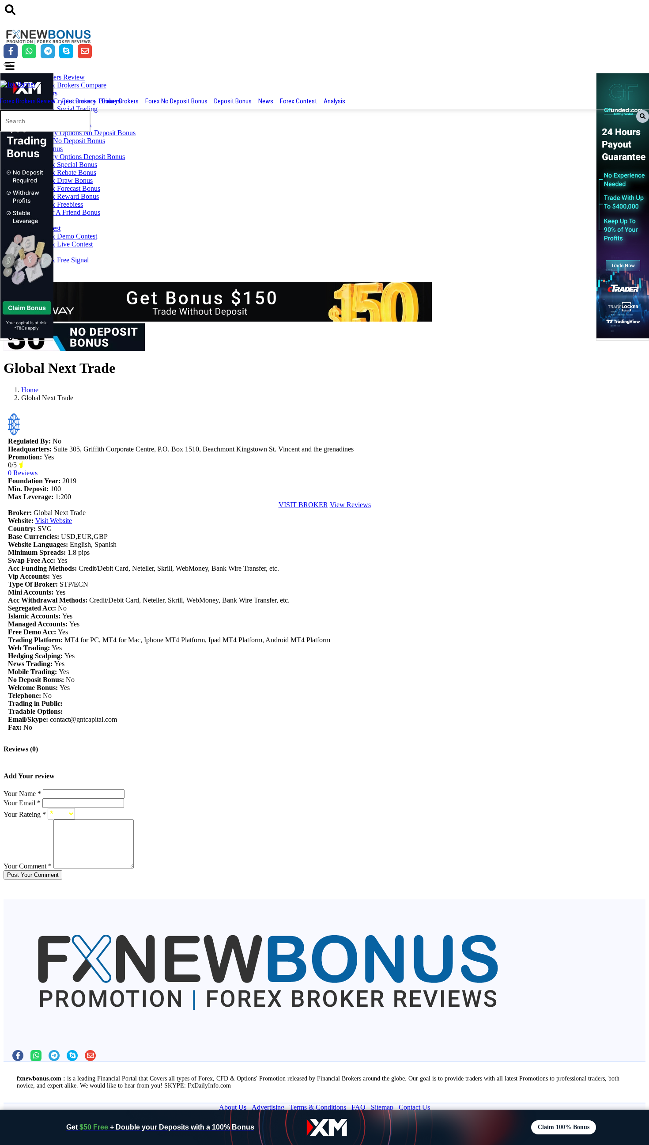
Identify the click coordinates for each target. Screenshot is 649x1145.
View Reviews (350, 504)
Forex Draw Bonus (66, 180)
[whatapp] (36, 1055)
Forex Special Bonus (68, 164)
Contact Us (414, 1107)
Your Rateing (25, 814)
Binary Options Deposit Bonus (82, 156)
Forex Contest (298, 101)
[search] (10, 10)
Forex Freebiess (61, 204)
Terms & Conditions (318, 1107)
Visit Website (53, 520)
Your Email (22, 803)
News (265, 101)
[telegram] (54, 1055)
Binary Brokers (120, 101)
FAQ (358, 1107)
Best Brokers (78, 101)
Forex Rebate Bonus (67, 172)
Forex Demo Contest (68, 236)
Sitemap (382, 1107)
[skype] (72, 1055)
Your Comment (28, 866)
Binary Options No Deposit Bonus (87, 132)
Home (29, 390)
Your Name (22, 793)
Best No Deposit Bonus (72, 140)
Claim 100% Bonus (563, 1127)
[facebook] (17, 1055)
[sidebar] (10, 66)
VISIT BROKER (303, 504)
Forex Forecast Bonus (69, 188)
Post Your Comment (33, 875)
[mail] (90, 1055)
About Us (232, 1107)
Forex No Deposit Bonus (176, 101)
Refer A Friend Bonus (69, 212)
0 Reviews (23, 473)
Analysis (334, 101)
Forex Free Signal (64, 260)
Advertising (268, 1107)
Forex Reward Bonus (69, 196)
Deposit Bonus (233, 101)
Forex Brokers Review (28, 101)
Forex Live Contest (66, 244)
